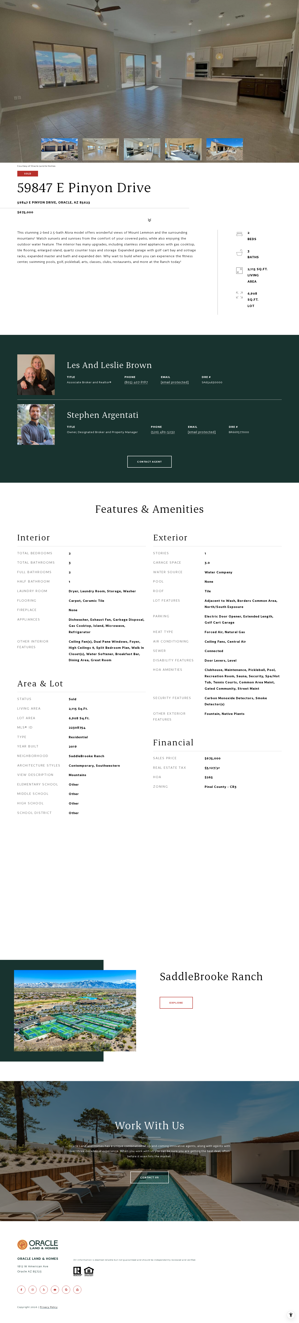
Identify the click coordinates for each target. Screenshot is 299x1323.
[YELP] (44, 1290)
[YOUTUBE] (55, 1290)
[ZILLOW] (77, 1290)
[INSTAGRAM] (32, 1290)
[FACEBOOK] (21, 1290)
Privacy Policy (49, 1307)
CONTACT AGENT (149, 461)
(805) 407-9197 (136, 382)
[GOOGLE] (66, 1290)
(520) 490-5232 (163, 432)
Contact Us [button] (149, 1177)
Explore (176, 1002)
